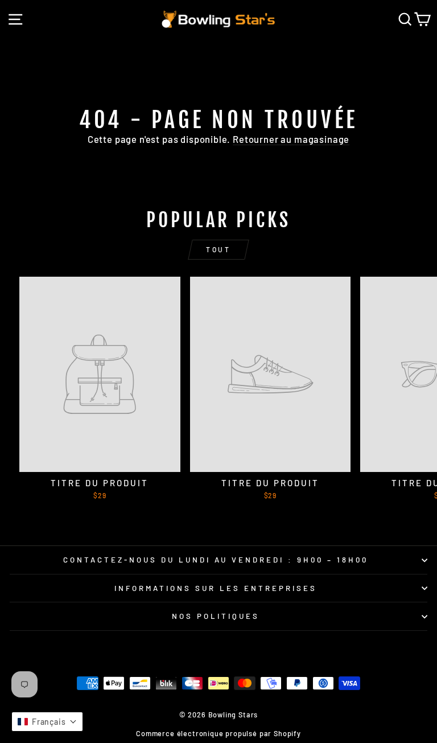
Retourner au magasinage (291, 139)
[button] (47, 721)
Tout (218, 249)
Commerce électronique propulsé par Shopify (218, 733)
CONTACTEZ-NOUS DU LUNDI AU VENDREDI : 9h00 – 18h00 (215, 559)
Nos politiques (215, 616)
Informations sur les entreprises (215, 588)
